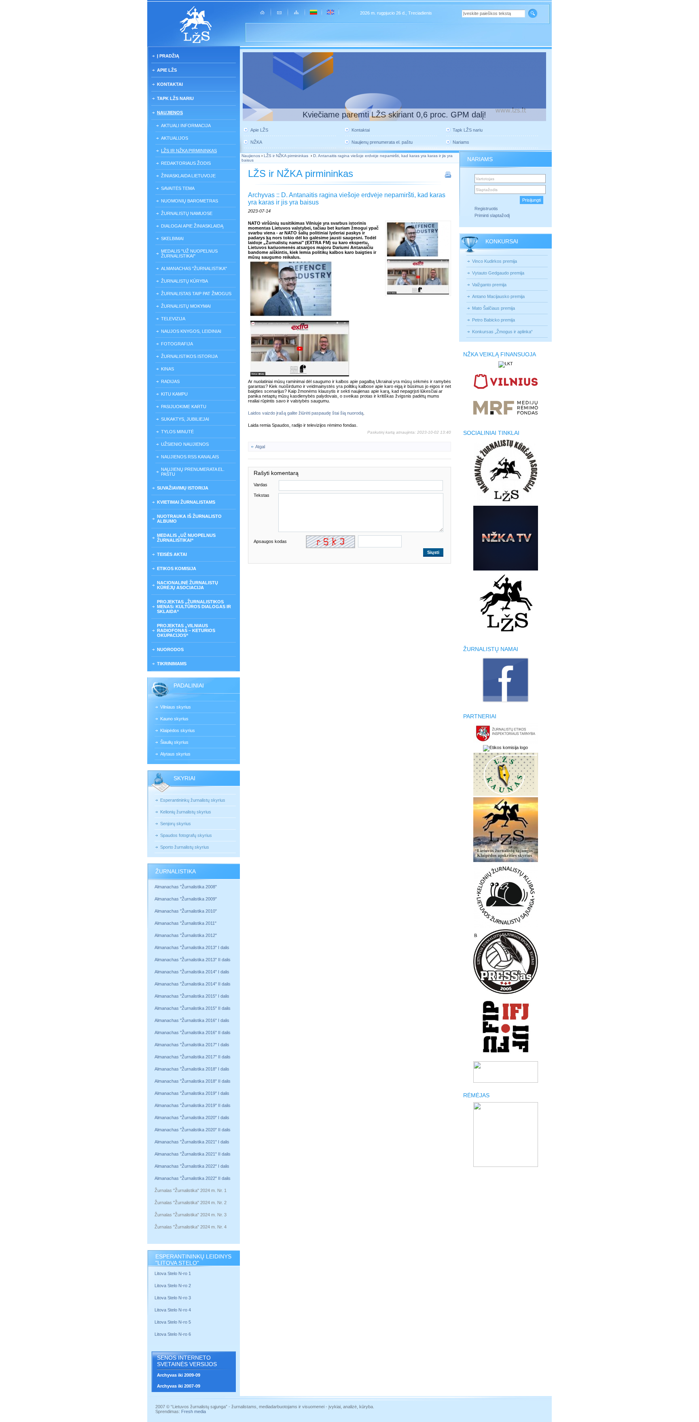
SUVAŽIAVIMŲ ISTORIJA (182, 487)
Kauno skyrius (174, 718)
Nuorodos (170, 649)
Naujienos (170, 112)
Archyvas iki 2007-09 (178, 1386)
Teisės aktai (172, 554)
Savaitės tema (178, 188)
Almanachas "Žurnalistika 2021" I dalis (192, 1141)
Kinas (167, 368)
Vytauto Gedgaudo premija (498, 272)
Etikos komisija (176, 568)
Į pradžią (168, 55)
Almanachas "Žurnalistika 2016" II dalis (193, 1032)
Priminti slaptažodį (492, 215)
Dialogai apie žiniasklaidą (192, 226)
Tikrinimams (171, 663)
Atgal (260, 446)
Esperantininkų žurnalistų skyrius (192, 800)
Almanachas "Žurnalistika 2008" (186, 886)
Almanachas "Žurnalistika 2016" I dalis (192, 1020)
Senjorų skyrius (175, 823)
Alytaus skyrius (175, 753)
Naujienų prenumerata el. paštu (193, 472)
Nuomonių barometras (189, 200)
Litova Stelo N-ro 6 (173, 1334)
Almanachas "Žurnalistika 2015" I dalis (192, 996)
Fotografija (177, 343)
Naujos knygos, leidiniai (191, 331)
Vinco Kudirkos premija (494, 261)
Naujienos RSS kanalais (190, 456)
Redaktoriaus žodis (186, 163)
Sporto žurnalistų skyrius (184, 847)
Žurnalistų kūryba (184, 281)
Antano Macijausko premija (498, 296)
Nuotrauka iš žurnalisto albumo (189, 519)
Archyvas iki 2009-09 (178, 1375)
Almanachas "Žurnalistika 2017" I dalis (192, 1044)
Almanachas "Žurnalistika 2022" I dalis (192, 1166)
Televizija (173, 318)
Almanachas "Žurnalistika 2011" (185, 923)
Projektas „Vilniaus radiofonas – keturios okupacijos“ (186, 630)
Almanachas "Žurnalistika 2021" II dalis (193, 1154)
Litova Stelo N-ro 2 (173, 1285)
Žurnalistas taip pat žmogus (196, 293)
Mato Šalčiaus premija (493, 308)
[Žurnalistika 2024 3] (155, 1220)
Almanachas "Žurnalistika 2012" (186, 935)
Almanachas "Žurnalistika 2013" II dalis (193, 959)
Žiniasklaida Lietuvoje (188, 175)
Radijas (170, 381)
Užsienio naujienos (185, 444)
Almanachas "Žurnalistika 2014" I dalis (192, 971)
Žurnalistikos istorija (189, 356)
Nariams (461, 142)
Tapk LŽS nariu (175, 98)
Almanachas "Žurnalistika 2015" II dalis (193, 1008)
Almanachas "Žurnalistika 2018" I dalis (193, 1068)
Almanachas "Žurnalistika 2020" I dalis (193, 1117)
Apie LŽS (167, 70)
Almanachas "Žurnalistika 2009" (186, 898)
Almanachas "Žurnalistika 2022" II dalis (193, 1178)
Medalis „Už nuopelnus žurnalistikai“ (186, 538)
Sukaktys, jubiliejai (185, 419)
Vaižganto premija (489, 284)
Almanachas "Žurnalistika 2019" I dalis (193, 1093)
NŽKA (256, 142)
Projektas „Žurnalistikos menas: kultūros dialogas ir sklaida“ (194, 606)
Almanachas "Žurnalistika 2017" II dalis (193, 1056)
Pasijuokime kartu (183, 406)
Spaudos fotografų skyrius (186, 835)
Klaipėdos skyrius (177, 730)
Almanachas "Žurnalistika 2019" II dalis (193, 1105)
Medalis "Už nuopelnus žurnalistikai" (189, 253)
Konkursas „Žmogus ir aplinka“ (502, 331)
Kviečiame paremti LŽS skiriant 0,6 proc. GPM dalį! (394, 114)
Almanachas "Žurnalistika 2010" (186, 911)
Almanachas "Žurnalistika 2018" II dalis (193, 1081)
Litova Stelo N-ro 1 (173, 1273)
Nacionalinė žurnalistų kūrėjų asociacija (187, 585)
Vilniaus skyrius (175, 707)
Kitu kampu (174, 394)
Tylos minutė (177, 431)
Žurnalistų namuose (186, 213)
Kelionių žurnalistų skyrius (185, 811)
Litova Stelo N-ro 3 (173, 1297)
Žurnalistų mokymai (186, 306)
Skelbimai (172, 238)
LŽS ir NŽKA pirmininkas (189, 150)
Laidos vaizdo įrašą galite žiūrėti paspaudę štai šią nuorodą (305, 413)
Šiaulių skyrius (174, 742)
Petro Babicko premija (493, 319)
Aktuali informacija (186, 125)
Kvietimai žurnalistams (186, 502)
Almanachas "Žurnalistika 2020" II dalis (193, 1129)
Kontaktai (170, 84)
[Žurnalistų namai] (505, 702)
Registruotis (486, 208)
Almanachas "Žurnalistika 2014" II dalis (193, 983)
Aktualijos (174, 138)
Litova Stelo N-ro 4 (173, 1309)
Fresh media (193, 1411)
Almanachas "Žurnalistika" (194, 268)
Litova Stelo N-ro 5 (173, 1322)
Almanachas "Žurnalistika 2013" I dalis (192, 947)
